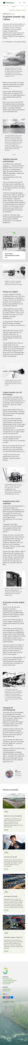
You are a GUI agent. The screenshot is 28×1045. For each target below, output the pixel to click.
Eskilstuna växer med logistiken (13, 816)
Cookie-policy (6, 990)
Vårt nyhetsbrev (7, 983)
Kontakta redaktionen (8, 982)
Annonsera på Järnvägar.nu (9, 980)
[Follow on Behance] (12, 997)
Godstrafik (11, 10)
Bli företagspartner (7, 979)
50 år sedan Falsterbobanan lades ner (12, 255)
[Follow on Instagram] (7, 997)
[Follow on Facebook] (4, 997)
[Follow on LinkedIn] (9, 997)
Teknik (23, 10)
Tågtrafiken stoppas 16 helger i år (13, 937)
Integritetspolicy (7, 989)
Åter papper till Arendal (10, 896)
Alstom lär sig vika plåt (10, 857)
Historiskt (18, 10)
